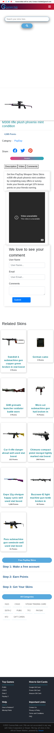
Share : (6, 151)
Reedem (27, 158)
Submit (17, 300)
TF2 (28, 610)
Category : (12, 141)
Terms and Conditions (36, 713)
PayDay (18, 141)
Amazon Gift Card (35, 693)
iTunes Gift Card (34, 690)
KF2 (6, 617)
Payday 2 (5, 696)
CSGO (17, 604)
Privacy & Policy (34, 710)
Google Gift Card (34, 687)
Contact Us (33, 707)
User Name (14, 260)
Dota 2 (8, 610)
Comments (32, 166)
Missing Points (7, 710)
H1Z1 (7, 604)
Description (10, 166)
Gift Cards (19, 617)
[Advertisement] (27, 60)
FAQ (30, 716)
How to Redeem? (8, 707)
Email (12, 271)
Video (22, 166)
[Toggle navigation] (50, 7)
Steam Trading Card (35, 604)
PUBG (19, 610)
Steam (41, 731)
